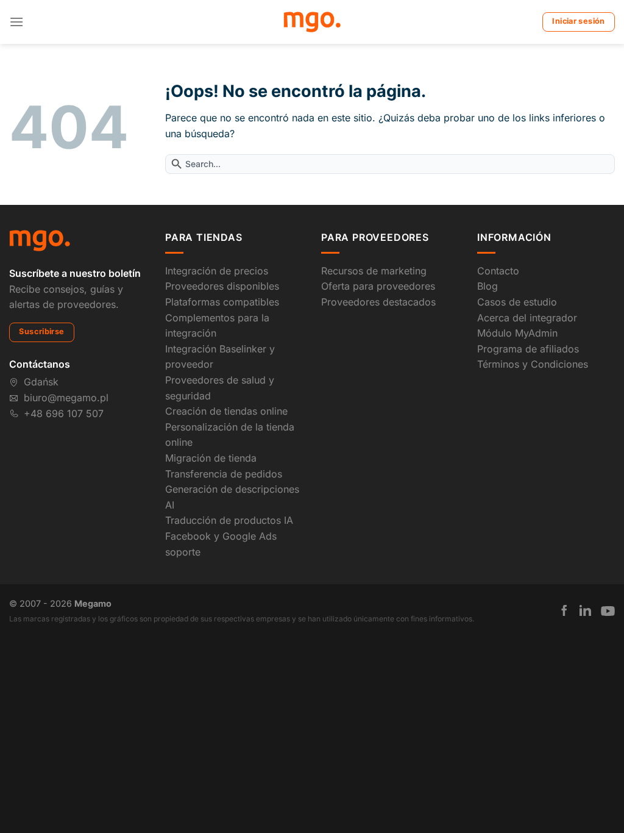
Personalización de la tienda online (229, 435)
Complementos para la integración (217, 326)
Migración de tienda (211, 458)
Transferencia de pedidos (223, 474)
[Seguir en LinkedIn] (585, 610)
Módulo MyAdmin (517, 333)
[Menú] (16, 22)
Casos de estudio (517, 302)
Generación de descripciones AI (232, 497)
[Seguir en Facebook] (564, 610)
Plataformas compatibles (222, 302)
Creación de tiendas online (226, 411)
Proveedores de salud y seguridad (219, 388)
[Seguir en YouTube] (608, 611)
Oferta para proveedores (378, 286)
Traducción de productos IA (229, 520)
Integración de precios (216, 271)
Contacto (498, 271)
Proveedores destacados (378, 302)
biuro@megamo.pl (66, 397)
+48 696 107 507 (64, 413)
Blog (487, 286)
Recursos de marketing (374, 271)
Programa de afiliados (528, 349)
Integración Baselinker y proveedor (220, 357)
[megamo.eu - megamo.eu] (312, 22)
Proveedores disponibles (222, 286)
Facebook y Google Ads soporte (221, 544)
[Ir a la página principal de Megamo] (39, 240)
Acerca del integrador (527, 318)
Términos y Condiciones (532, 364)
